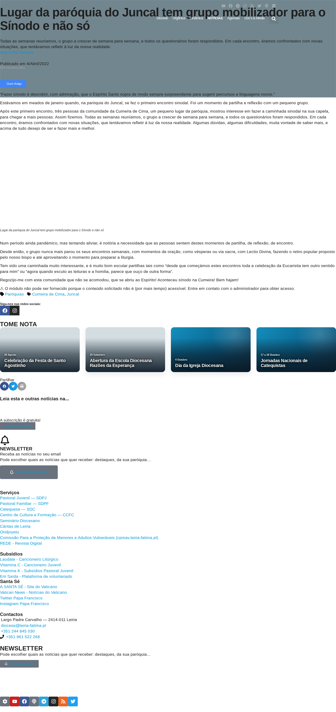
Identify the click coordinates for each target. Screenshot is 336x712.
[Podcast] (267, 6)
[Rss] (252, 6)
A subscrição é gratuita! (20, 420)
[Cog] (5, 701)
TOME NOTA (18, 324)
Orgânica (178, 18)
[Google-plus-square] (274, 6)
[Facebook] (231, 6)
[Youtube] (223, 6)
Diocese (162, 18)
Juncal (73, 294)
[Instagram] (245, 6)
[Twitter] (259, 6)
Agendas (233, 18)
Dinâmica (196, 18)
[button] (274, 19)
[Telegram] (238, 6)
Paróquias (14, 294)
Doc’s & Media (254, 18)
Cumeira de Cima (48, 294)
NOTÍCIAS (215, 18)
